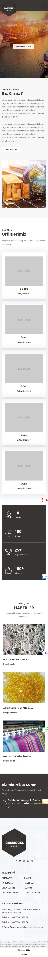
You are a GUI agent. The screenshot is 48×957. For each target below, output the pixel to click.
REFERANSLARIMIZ (11, 892)
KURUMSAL (7, 883)
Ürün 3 (24, 386)
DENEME (24, 289)
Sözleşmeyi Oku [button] (24, 950)
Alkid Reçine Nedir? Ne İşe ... (18, 708)
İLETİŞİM (28, 888)
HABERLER (29, 883)
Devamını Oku (11, 149)
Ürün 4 (24, 435)
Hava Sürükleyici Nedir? (16, 659)
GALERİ (27, 878)
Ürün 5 (24, 483)
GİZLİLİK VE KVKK (32, 892)
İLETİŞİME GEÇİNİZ (23, 46)
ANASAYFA (7, 878)
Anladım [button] (24, 955)
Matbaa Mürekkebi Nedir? (17, 756)
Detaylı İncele (23, 294)
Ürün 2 (24, 337)
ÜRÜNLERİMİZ (8, 888)
